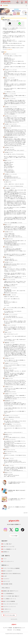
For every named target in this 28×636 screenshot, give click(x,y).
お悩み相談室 (5, 5)
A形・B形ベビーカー (7, 609)
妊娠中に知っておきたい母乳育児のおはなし (12, 573)
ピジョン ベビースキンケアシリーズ (10, 604)
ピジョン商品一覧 (6, 544)
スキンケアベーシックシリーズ (9, 606)
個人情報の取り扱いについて (19, 627)
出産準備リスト (6, 551)
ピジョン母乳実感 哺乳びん (8, 593)
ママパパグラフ (6, 578)
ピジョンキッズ (6, 611)
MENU (26, 5)
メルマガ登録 (14, 535)
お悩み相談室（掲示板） (8, 584)
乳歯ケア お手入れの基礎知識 (9, 601)
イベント (4, 558)
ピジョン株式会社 (16, 629)
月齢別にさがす (17, 2)
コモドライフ (5, 581)
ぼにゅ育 (4, 576)
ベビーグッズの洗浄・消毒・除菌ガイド (11, 596)
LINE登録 (22, 2)
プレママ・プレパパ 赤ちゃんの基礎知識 (11, 568)
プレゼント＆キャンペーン (8, 561)
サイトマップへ (14, 619)
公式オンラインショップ (8, 546)
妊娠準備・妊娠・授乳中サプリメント (10, 591)
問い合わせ (10, 629)
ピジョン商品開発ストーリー (9, 549)
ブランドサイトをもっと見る (10, 615)
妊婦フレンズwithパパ (7, 571)
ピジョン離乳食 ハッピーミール (9, 598)
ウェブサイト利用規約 (7, 627)
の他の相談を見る (9, 49)
